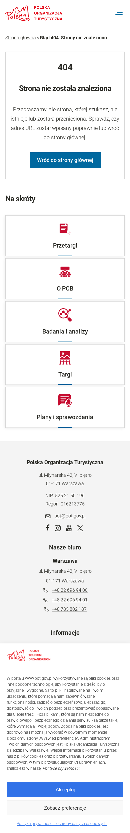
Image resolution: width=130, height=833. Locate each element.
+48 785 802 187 (69, 609)
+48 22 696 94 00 (70, 590)
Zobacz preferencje (65, 808)
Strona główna (20, 37)
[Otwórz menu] (119, 15)
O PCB (65, 288)
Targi (65, 374)
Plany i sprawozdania (65, 417)
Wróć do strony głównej (65, 160)
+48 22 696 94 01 (70, 599)
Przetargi (65, 245)
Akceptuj (65, 789)
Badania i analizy (65, 331)
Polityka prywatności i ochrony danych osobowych (62, 823)
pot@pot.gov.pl (70, 515)
